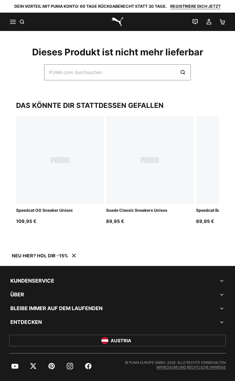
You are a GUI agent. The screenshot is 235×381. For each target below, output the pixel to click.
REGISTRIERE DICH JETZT (195, 6)
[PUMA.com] (117, 22)
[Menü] (12, 22)
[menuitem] (15, 366)
